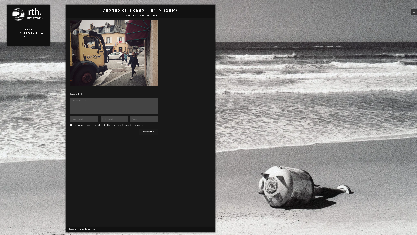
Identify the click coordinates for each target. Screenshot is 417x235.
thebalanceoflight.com (83, 229)
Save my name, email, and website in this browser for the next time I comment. (109, 125)
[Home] (125, 15)
